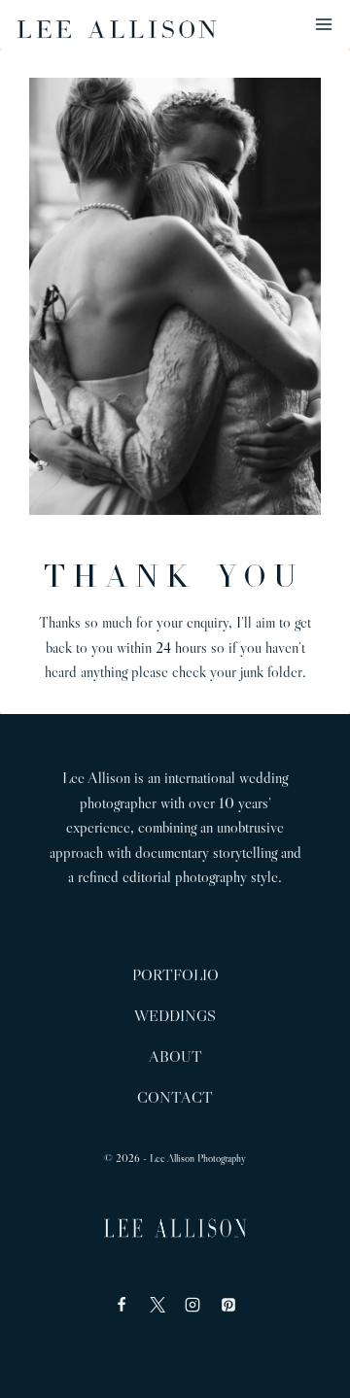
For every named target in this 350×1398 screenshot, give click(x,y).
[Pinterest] (228, 1304)
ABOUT (175, 1056)
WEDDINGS (175, 1015)
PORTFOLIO (175, 974)
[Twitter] (157, 1304)
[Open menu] (327, 24)
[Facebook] (121, 1304)
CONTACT (175, 1097)
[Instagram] (192, 1304)
